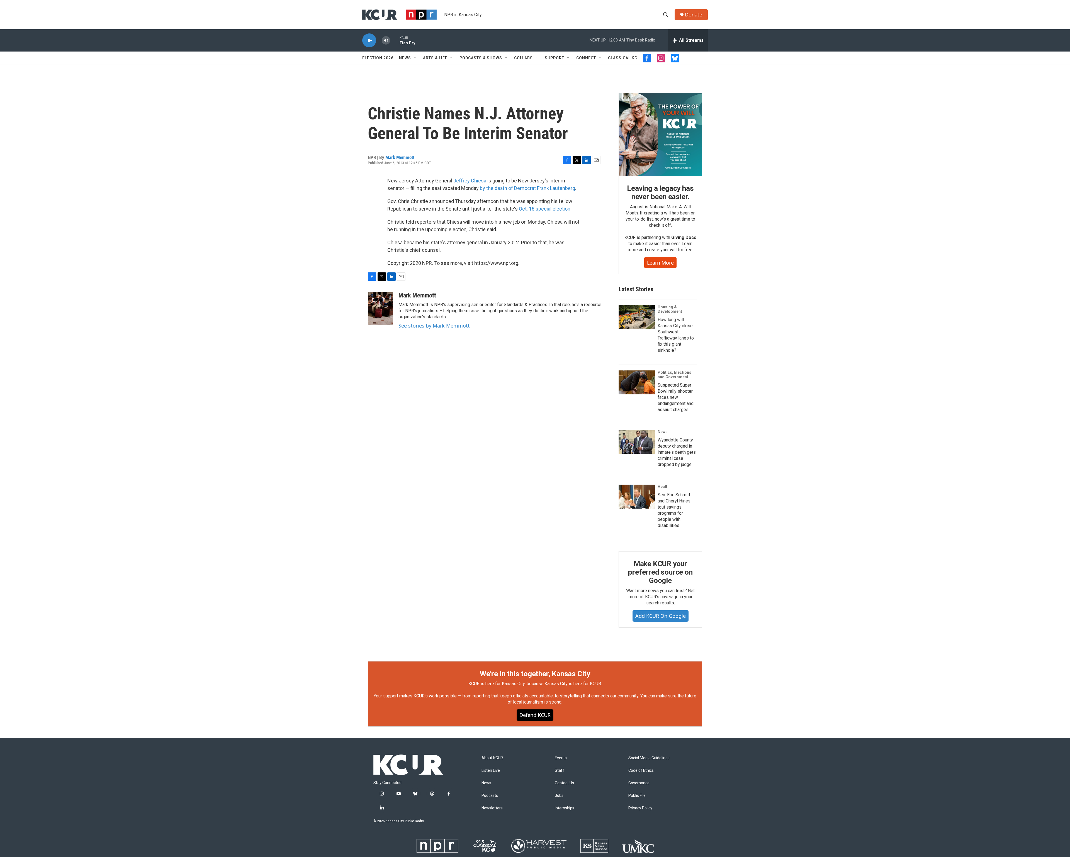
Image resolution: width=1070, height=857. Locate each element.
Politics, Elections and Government (674, 374)
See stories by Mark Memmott (434, 325)
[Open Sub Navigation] (415, 58)
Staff (559, 770)
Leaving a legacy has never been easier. (660, 192)
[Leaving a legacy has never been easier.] (660, 134)
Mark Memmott (399, 157)
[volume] (386, 40)
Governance (639, 783)
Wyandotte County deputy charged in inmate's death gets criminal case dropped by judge (677, 452)
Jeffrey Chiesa (469, 181)
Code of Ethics (641, 770)
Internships (564, 808)
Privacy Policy (640, 808)
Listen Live (490, 770)
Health (664, 486)
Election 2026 (377, 58)
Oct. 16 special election (544, 209)
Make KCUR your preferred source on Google (660, 572)
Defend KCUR (535, 715)
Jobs (559, 795)
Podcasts (489, 795)
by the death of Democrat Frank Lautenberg (527, 188)
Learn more (660, 262)
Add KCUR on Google (660, 615)
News (405, 58)
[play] (369, 40)
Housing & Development (670, 309)
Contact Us (564, 783)
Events (561, 758)
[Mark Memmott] (380, 308)
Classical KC (622, 58)
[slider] (395, 40)
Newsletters (492, 808)
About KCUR (492, 758)
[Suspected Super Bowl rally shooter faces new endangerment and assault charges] (637, 382)
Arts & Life (435, 58)
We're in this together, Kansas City (535, 674)
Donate (693, 15)
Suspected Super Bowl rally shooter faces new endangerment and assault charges (676, 397)
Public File (637, 795)
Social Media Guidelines (649, 758)
